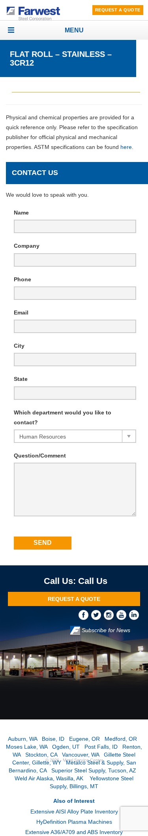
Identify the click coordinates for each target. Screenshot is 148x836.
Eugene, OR (84, 739)
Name (21, 212)
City (19, 346)
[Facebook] (85, 615)
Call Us (92, 581)
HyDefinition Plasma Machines (74, 822)
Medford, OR (121, 739)
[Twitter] (97, 615)
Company (26, 246)
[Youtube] (122, 615)
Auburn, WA (22, 739)
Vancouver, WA (80, 754)
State (21, 379)
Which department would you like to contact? (62, 417)
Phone (22, 279)
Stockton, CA (41, 754)
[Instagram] (110, 615)
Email (21, 312)
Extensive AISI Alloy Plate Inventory (74, 811)
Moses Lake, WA (26, 747)
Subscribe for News (105, 630)
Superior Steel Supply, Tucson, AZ (93, 770)
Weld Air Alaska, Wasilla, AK (50, 778)
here (126, 147)
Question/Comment (40, 455)
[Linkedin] (134, 615)
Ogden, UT (66, 747)
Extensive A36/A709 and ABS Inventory (74, 832)
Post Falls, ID (101, 747)
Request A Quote (118, 10)
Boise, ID (53, 739)
